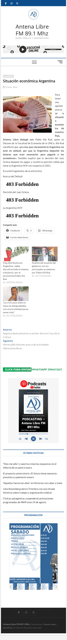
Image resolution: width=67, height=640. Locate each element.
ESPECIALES (8, 75)
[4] (25, 586)
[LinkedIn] (41, 609)
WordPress (8, 628)
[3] (13, 586)
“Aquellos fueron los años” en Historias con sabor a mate (32, 483)
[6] (48, 586)
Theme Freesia (49, 624)
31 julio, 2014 (11, 87)
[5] (36, 586)
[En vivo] (48, 609)
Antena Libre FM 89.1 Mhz (32, 30)
